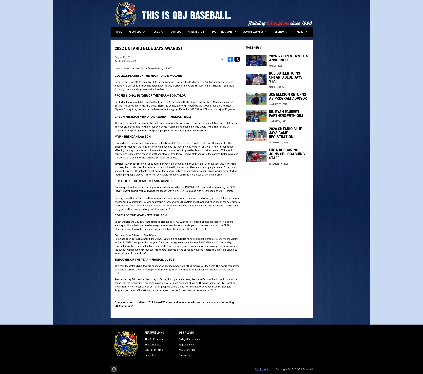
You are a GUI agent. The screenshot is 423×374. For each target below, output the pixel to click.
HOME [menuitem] (118, 31)
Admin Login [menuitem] (262, 369)
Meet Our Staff (153, 344)
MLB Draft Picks (187, 350)
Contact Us (150, 355)
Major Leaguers (187, 344)
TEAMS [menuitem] (158, 32)
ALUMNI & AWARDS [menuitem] (255, 32)
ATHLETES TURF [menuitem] (196, 31)
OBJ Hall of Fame (154, 350)
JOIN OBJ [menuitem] (176, 31)
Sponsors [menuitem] (281, 31)
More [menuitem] (302, 32)
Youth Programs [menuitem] (224, 32)
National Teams (187, 355)
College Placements (189, 339)
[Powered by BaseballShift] (114, 369)
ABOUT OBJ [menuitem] (137, 32)
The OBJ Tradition (154, 339)
